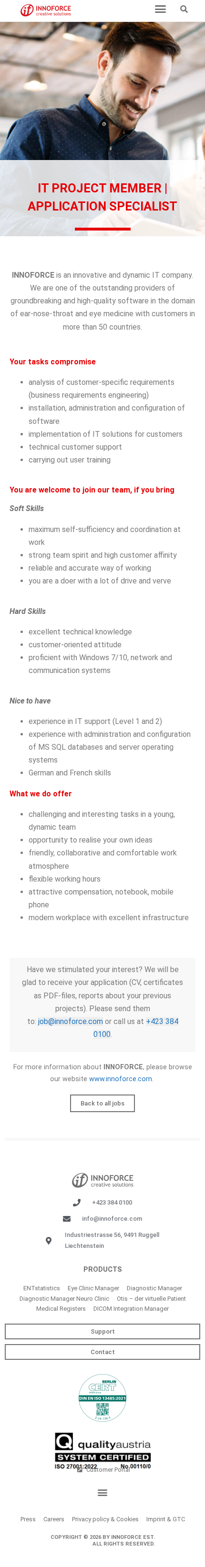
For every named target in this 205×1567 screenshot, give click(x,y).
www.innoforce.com (120, 1079)
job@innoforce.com (70, 1021)
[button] (161, 9)
